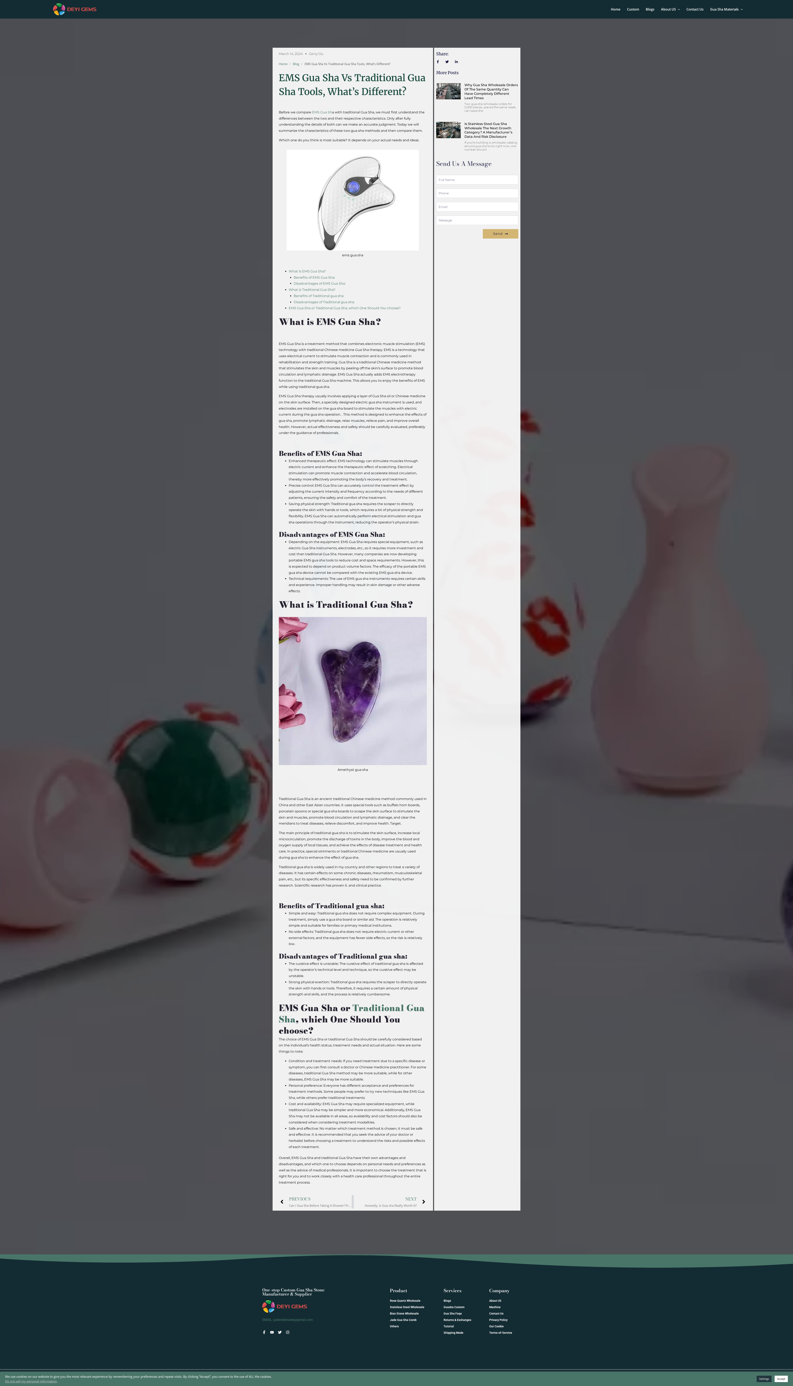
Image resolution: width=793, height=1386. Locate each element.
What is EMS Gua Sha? (307, 271)
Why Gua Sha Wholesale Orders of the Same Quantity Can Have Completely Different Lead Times (491, 91)
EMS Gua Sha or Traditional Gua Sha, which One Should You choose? (345, 308)
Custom (633, 9)
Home (615, 9)
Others (394, 1326)
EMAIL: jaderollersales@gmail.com (287, 1320)
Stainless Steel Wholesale (407, 1307)
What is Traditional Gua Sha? (312, 290)
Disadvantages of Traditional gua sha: (324, 302)
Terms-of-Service (500, 1332)
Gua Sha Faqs (453, 1313)
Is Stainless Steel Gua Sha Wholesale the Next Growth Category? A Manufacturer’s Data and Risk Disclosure (488, 130)
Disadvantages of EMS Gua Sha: (319, 283)
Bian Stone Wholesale (404, 1313)
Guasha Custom (454, 1307)
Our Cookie (496, 1326)
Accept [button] (781, 1379)
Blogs (650, 9)
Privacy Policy (498, 1320)
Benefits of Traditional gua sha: (319, 296)
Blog (296, 64)
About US (668, 9)
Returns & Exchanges (457, 1320)
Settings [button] (764, 1379)
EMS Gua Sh (322, 112)
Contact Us (695, 9)
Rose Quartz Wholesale (405, 1300)
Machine (495, 1307)
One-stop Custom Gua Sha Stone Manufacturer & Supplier (293, 1292)
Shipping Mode (453, 1332)
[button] (678, 9)
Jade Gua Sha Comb (403, 1320)
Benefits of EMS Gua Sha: (314, 277)
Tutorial (449, 1326)
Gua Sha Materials (724, 9)
